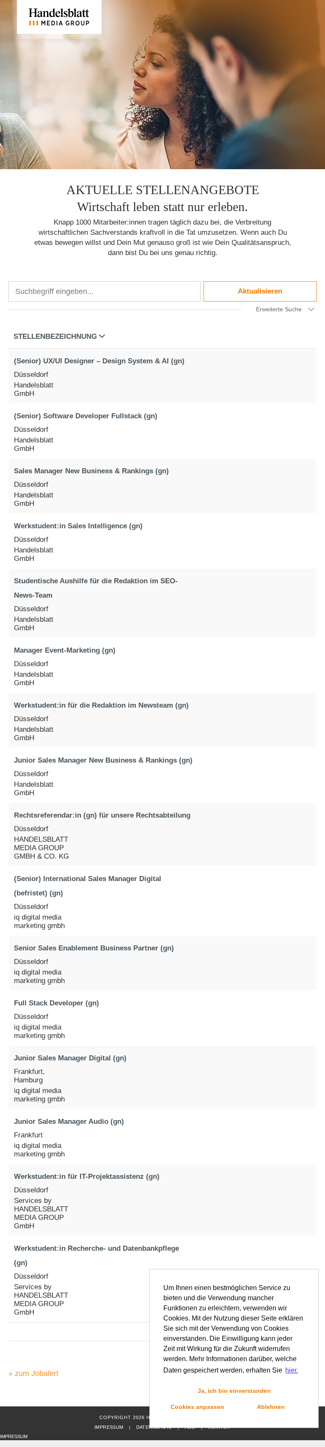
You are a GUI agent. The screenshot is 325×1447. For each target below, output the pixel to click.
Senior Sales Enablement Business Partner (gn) (94, 948)
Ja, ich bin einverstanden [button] (234, 1390)
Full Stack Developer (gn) (56, 1003)
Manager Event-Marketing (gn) (65, 650)
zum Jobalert (36, 1373)
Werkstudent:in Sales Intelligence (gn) (78, 526)
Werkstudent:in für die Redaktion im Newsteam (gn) (101, 705)
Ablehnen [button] (271, 1406)
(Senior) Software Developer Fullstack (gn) (85, 416)
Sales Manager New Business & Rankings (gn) (91, 471)
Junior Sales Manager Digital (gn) (70, 1058)
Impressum (108, 1427)
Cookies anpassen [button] (197, 1406)
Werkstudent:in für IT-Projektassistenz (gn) (87, 1176)
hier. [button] (291, 1370)
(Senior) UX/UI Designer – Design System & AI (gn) (99, 361)
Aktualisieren (260, 291)
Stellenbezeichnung (55, 336)
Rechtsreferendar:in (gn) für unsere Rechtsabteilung (102, 815)
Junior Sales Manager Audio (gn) (69, 1122)
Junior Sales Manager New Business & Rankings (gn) (103, 760)
